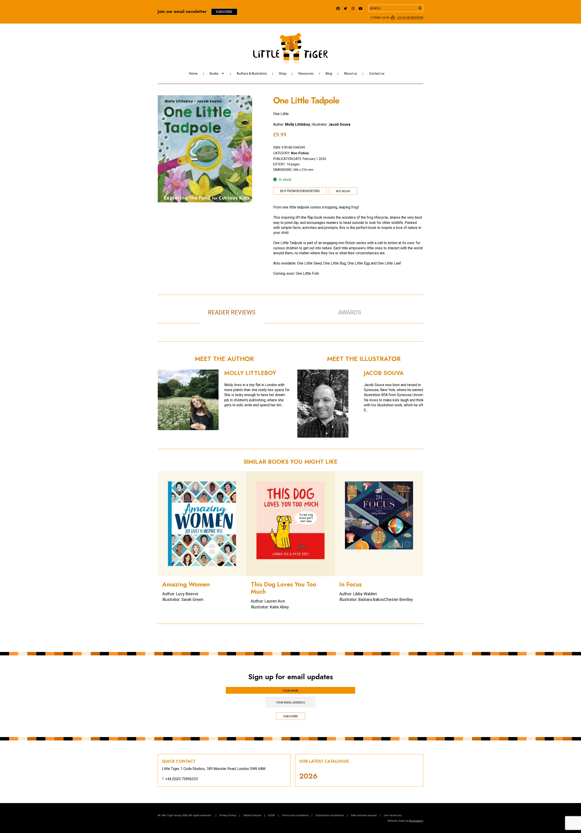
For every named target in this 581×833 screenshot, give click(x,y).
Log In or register (410, 18)
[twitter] (345, 7)
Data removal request (364, 815)
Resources (306, 73)
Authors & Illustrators (252, 73)
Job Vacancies (393, 815)
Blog (329, 73)
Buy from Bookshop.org (300, 191)
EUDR (271, 815)
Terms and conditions (295, 815)
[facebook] (338, 7)
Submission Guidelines (329, 815)
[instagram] (353, 7)
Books (214, 73)
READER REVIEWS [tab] (231, 312)
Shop (282, 73)
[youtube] (360, 7)
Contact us (376, 73)
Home (193, 73)
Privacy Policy (227, 815)
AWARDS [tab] (349, 312)
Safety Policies (252, 815)
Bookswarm (416, 820)
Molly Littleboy (297, 124)
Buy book (343, 191)
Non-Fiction (300, 153)
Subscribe (224, 12)
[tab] (295, 308)
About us (350, 73)
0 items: (380, 17)
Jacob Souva (339, 124)
